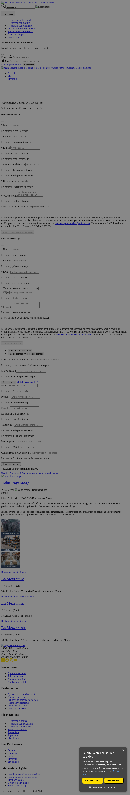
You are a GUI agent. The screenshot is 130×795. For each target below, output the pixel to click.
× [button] (123, 750)
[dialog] (103, 769)
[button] (103, 787)
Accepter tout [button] (92, 780)
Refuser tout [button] (114, 780)
